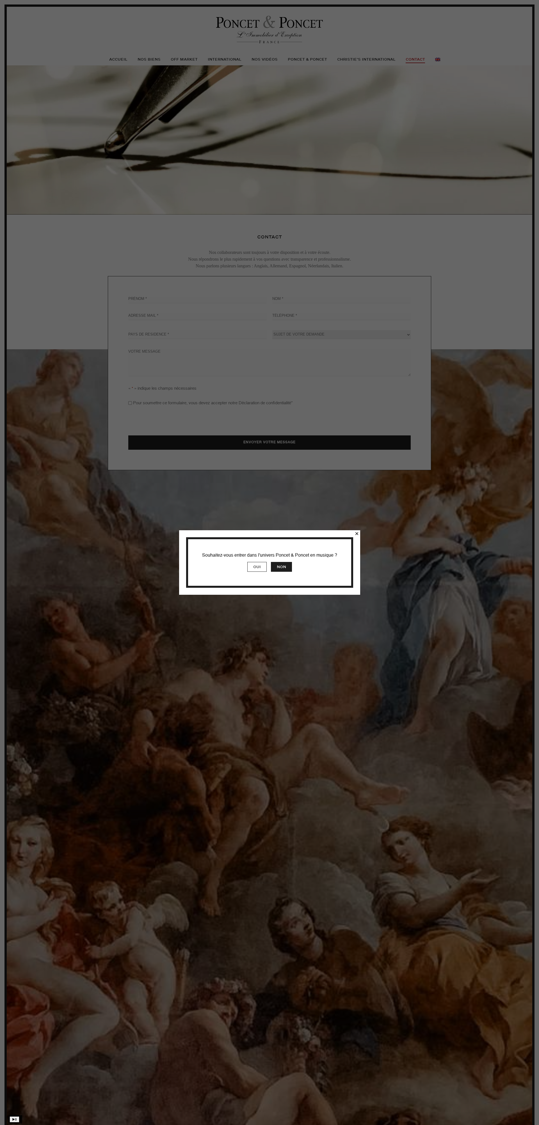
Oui (257, 566)
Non (281, 566)
